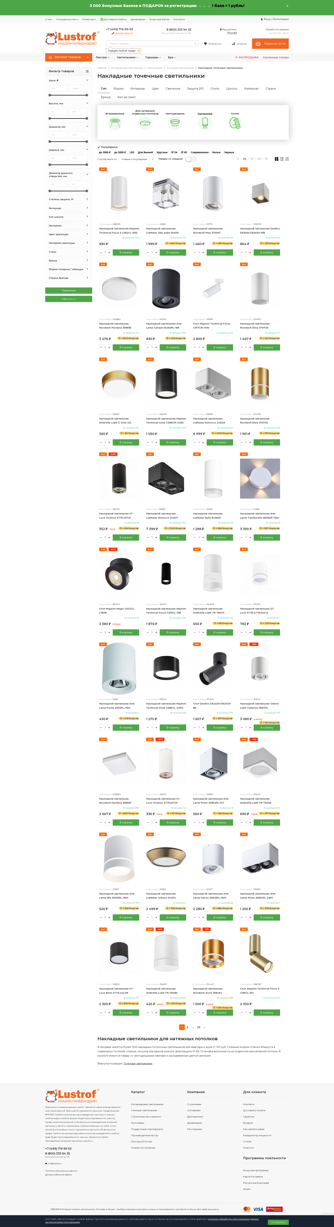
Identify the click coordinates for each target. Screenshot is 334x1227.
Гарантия (248, 1116)
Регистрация (281, 19)
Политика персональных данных (61, 1171)
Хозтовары (137, 1122)
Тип (103, 88)
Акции (246, 1189)
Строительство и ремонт (146, 1116)
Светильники (126, 57)
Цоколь (231, 88)
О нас (48, 19)
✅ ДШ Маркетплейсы (113, 19)
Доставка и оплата (254, 1110)
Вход (267, 19)
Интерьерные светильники (127, 68)
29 (198, 1027)
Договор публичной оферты (58, 1174)
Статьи (247, 1141)
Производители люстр (144, 1135)
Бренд (106, 97)
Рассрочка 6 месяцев (256, 1182)
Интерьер (137, 88)
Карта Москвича (253, 1176)
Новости (248, 1147)
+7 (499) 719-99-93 (119, 29)
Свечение (173, 88)
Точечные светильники (180, 68)
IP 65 (184, 152)
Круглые (162, 152)
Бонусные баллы (159, 19)
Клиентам (88, 19)
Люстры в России (141, 1141)
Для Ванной (145, 152)
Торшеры (152, 57)
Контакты (179, 19)
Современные (200, 152)
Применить (69, 290)
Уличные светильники (144, 1110)
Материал (251, 88)
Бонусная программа (255, 1170)
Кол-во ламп (127, 97)
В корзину (126, 252)
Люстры (102, 57)
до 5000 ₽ (120, 152)
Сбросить (68, 299)
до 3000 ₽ (104, 152)
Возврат (248, 1122)
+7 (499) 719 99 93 (58, 1148)
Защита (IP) (195, 88)
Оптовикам (194, 1110)
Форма (118, 88)
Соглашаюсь (278, 1222)
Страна (271, 88)
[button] (105, 152)
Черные (229, 152)
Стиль (215, 88)
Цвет (155, 88)
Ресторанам (194, 1129)
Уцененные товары (276, 57)
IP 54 (174, 152)
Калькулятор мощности (257, 1135)
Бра (171, 57)
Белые (216, 152)
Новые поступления (143, 1147)
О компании (194, 1104)
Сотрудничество (66, 19)
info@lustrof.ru (54, 1163)
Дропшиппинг (195, 1116)
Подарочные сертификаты (147, 1129)
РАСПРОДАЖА (248, 57)
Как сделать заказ (253, 1129)
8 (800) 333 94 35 (178, 29)
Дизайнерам (138, 19)
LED (132, 152)
